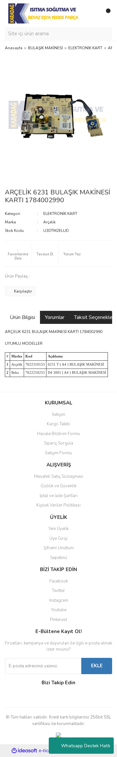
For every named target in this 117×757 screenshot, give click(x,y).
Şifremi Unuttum (59, 548)
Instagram (58, 600)
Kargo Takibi (58, 424)
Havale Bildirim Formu (58, 434)
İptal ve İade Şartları (59, 496)
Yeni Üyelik (58, 529)
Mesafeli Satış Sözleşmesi (58, 476)
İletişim (58, 414)
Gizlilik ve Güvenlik (58, 486)
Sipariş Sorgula (58, 443)
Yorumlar (54, 317)
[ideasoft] (24, 751)
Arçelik (49, 222)
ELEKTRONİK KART (60, 213)
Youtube (58, 610)
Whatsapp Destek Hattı (85, 746)
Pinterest (58, 620)
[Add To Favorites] (18, 253)
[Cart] (105, 13)
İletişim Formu (58, 453)
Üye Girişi (58, 538)
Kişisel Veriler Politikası (58, 505)
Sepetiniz (58, 558)
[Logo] (44, 13)
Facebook (58, 581)
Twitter (58, 591)
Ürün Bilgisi (22, 317)
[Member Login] (92, 13)
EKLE (97, 665)
